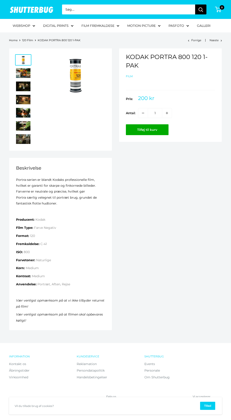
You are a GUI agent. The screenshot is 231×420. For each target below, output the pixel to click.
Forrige (196, 40)
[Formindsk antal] (143, 113)
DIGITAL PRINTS (56, 26)
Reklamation (87, 364)
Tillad (207, 405)
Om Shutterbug (157, 377)
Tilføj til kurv (147, 130)
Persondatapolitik (91, 370)
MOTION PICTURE (141, 26)
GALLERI (203, 26)
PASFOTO (176, 26)
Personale (152, 370)
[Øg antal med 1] (167, 113)
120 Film (27, 40)
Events (149, 364)
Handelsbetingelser (92, 377)
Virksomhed (18, 377)
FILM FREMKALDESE (97, 26)
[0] (218, 9)
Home (13, 40)
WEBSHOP (21, 26)
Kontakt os (17, 364)
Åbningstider (19, 370)
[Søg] (200, 9)
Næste (214, 40)
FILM (129, 76)
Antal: (130, 113)
